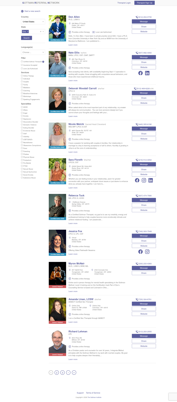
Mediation (26, 87)
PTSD (25, 166)
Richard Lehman (78, 331)
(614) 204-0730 (145, 17)
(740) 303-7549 (145, 231)
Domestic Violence (29, 125)
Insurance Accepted (30, 65)
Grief (25, 133)
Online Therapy (28, 76)
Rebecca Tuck (76, 195)
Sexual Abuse (28, 169)
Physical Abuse (28, 157)
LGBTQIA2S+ (28, 139)
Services (25, 72)
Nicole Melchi (76, 124)
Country (25, 16)
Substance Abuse (29, 178)
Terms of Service (93, 392)
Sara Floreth (76, 159)
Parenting (26, 151)
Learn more (73, 45)
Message (144, 21)
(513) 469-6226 (143, 88)
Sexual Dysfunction (30, 172)
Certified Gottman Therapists (33, 61)
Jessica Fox (75, 231)
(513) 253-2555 (145, 331)
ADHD (25, 107)
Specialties (26, 103)
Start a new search (32, 11)
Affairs (25, 110)
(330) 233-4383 (145, 263)
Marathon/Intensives (30, 93)
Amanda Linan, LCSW (81, 299)
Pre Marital (27, 163)
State (23, 26)
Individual (26, 79)
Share (143, 26)
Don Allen (74, 16)
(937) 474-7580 (145, 195)
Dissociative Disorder (30, 122)
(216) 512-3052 (145, 159)
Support (80, 392)
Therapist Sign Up (144, 2)
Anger (25, 113)
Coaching (26, 90)
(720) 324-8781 (145, 299)
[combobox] (33, 31)
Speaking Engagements (31, 99)
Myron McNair (77, 263)
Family (25, 84)
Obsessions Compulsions (32, 145)
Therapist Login (124, 2)
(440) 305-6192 (145, 124)
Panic (25, 148)
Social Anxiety (28, 175)
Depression (27, 119)
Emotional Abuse (29, 130)
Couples (26, 81)
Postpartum (27, 160)
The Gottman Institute (94, 397)
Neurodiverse (27, 142)
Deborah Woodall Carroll (83, 88)
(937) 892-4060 (145, 52)
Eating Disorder (28, 128)
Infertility (26, 136)
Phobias (26, 154)
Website (143, 31)
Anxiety (26, 116)
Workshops (27, 96)
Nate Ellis (74, 52)
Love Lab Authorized (30, 68)
